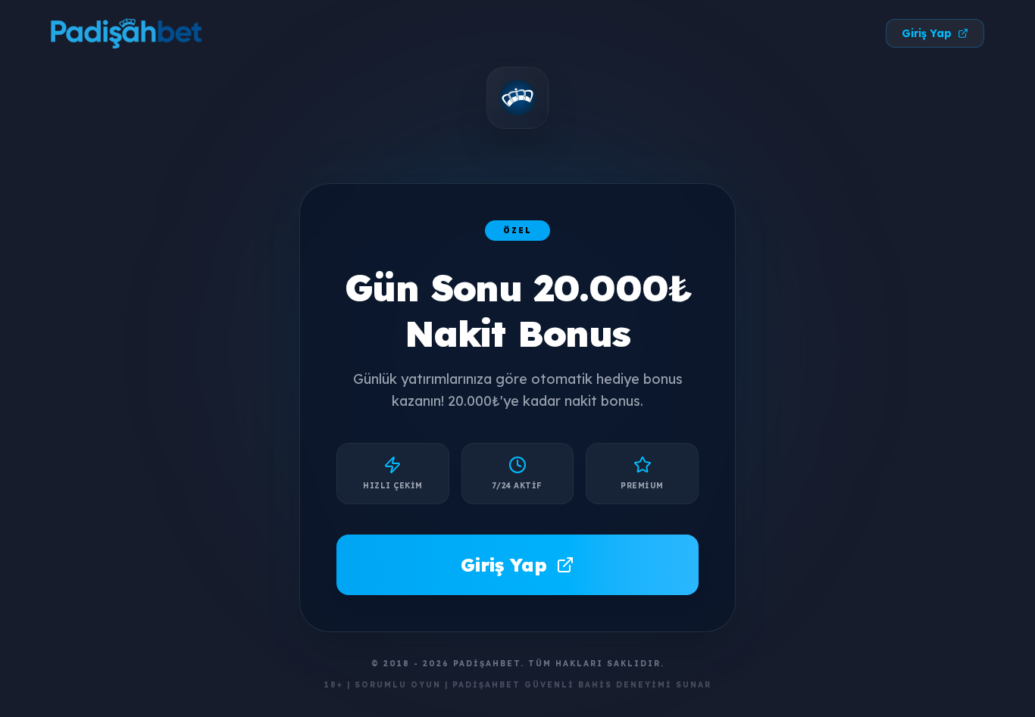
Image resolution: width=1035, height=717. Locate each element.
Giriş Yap (927, 33)
